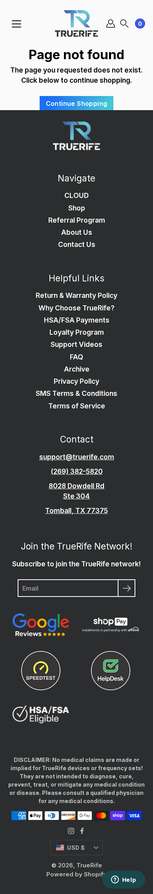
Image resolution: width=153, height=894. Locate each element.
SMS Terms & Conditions (76, 393)
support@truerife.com (76, 457)
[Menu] (16, 24)
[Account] (110, 23)
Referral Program (76, 220)
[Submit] (126, 588)
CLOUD (76, 195)
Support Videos (76, 344)
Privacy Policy (76, 381)
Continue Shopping (76, 103)
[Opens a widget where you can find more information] (123, 880)
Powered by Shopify (76, 874)
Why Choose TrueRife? (76, 308)
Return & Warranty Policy (76, 295)
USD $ (76, 847)
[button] (124, 23)
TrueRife (89, 865)
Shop (76, 208)
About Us (76, 232)
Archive (76, 369)
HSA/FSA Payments (76, 320)
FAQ (76, 357)
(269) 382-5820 (77, 471)
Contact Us (76, 244)
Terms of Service (76, 406)
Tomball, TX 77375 (76, 510)
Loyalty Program (76, 332)
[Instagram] (71, 831)
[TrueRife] (76, 23)
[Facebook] (82, 831)
